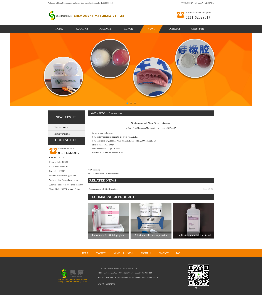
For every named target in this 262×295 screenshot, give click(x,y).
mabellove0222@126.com (108, 149)
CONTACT (174, 28)
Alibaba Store (197, 28)
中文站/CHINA (187, 3)
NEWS (151, 28)
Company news (60, 127)
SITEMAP (199, 3)
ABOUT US (82, 28)
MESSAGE (209, 3)
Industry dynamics (62, 134)
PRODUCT (105, 28)
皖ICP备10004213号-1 (107, 284)
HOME (59, 28)
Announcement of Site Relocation (106, 173)
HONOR (128, 28)
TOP (178, 253)
